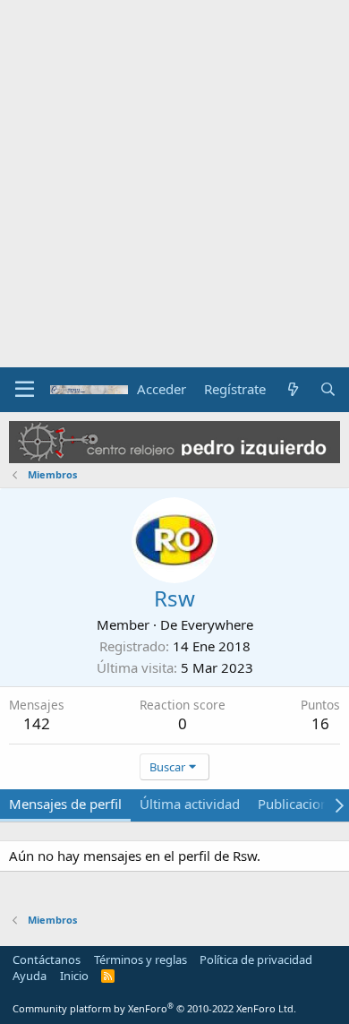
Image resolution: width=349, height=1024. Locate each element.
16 (320, 723)
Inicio (74, 976)
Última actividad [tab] (190, 804)
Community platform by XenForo (154, 1008)
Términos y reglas (140, 959)
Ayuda (30, 976)
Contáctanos (47, 959)
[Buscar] (328, 389)
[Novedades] (292, 389)
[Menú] (25, 389)
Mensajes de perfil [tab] (65, 804)
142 (36, 723)
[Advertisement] (174, 183)
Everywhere (217, 624)
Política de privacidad (256, 959)
